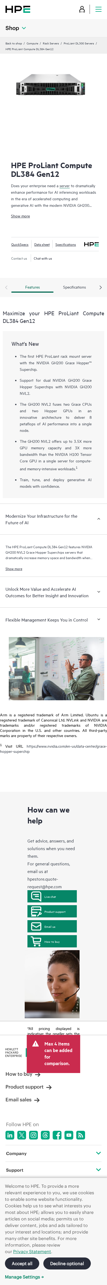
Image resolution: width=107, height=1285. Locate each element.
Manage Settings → (24, 1277)
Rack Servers (51, 43)
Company (16, 1153)
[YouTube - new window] (68, 1135)
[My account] (82, 9)
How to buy (52, 941)
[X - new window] (21, 1135)
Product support (55, 911)
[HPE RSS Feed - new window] (80, 1135)
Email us (49, 926)
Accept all (22, 1263)
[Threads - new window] (45, 1135)
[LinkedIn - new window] (9, 1135)
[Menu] (98, 9)
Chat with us (43, 258)
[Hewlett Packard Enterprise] (17, 9)
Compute (32, 43)
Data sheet (42, 244)
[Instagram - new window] (33, 1135)
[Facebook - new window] (57, 1135)
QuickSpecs (20, 244)
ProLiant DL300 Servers (79, 43)
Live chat (50, 896)
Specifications (65, 244)
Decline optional (67, 1263)
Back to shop (13, 43)
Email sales (18, 1099)
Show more (20, 215)
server (65, 185)
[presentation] (100, 287)
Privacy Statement (32, 1251)
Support (14, 1170)
